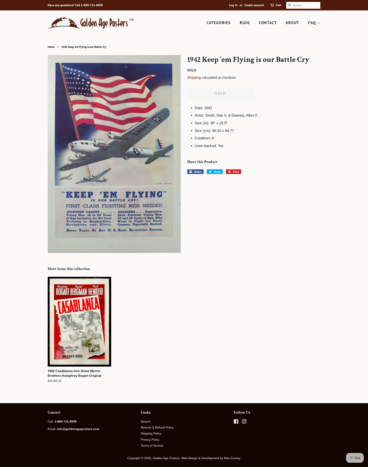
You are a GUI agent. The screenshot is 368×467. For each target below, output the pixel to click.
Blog (245, 22)
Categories (219, 22)
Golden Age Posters (166, 458)
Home (51, 47)
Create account (254, 5)
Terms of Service (152, 445)
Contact (268, 22)
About (292, 22)
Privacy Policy (150, 439)
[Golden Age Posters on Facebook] (236, 422)
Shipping (194, 77)
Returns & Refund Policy (157, 427)
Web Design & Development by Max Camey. (211, 458)
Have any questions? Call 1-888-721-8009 (75, 5)
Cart (278, 5)
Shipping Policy (151, 433)
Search (145, 421)
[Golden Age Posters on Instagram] (244, 422)
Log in (233, 5)
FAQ (312, 22)
